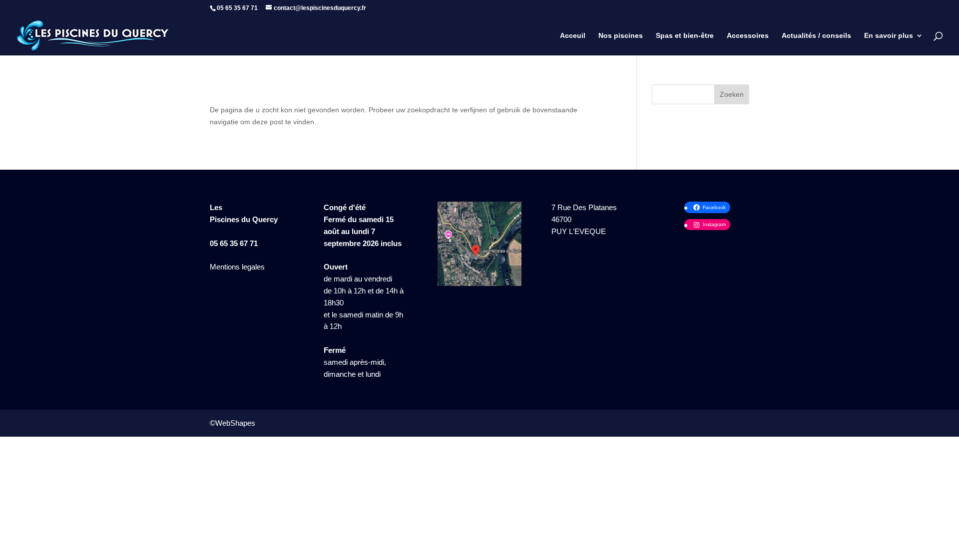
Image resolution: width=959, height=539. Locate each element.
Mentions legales (237, 267)
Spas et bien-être (685, 35)
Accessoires (748, 35)
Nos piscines (620, 35)
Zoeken (732, 94)
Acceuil (572, 35)
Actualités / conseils (816, 35)
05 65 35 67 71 (234, 243)
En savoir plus (888, 35)
